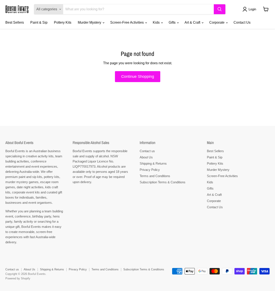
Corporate (217, 22)
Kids (156, 22)
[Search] (219, 9)
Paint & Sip (38, 22)
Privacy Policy (150, 170)
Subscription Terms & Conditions (162, 182)
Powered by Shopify (17, 278)
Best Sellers (14, 22)
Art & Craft (193, 22)
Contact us (147, 151)
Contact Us (242, 22)
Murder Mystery (90, 22)
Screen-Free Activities (127, 22)
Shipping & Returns (153, 163)
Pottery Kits (62, 22)
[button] (250, 9)
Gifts (172, 22)
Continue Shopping (137, 76)
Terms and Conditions (155, 176)
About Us (146, 157)
